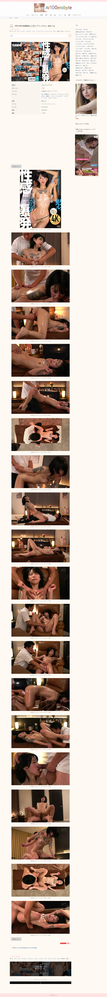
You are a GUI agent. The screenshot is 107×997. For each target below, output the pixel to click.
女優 (78, 56)
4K (42, 94)
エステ (15, 31)
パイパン (33, 31)
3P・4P (79, 29)
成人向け (85, 60)
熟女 (85, 65)
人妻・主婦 (87, 51)
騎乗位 (78, 75)
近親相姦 (93, 72)
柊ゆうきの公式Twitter (31, 948)
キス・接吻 (93, 36)
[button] (40, 982)
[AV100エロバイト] (53, 7)
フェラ (87, 48)
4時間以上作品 (80, 32)
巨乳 (93, 58)
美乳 (91, 70)
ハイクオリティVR (88, 44)
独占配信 (79, 68)
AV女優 (13, 29)
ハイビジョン (28, 31)
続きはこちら (16, 166)
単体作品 (58, 31)
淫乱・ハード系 (92, 63)
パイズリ (79, 48)
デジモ (88, 41)
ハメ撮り (89, 46)
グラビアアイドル (88, 39)
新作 (93, 60)
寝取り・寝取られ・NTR (82, 58)
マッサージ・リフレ (40, 31)
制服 (84, 53)
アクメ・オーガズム (81, 36)
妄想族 (93, 56)
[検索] (96, 1)
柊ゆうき (16, 29)
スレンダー (23, 31)
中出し (54, 31)
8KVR (89, 32)
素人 (84, 70)
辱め (85, 72)
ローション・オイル (48, 31)
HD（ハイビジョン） (81, 34)
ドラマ (78, 44)
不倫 (94, 48)
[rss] (94, 1)
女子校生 (85, 56)
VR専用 (92, 34)
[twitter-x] (92, 1)
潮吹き (62, 31)
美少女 (78, 72)
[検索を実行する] (69, 35)
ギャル (18, 31)
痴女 (78, 70)
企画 (78, 53)
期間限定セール (80, 63)
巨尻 (78, 60)
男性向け (88, 68)
